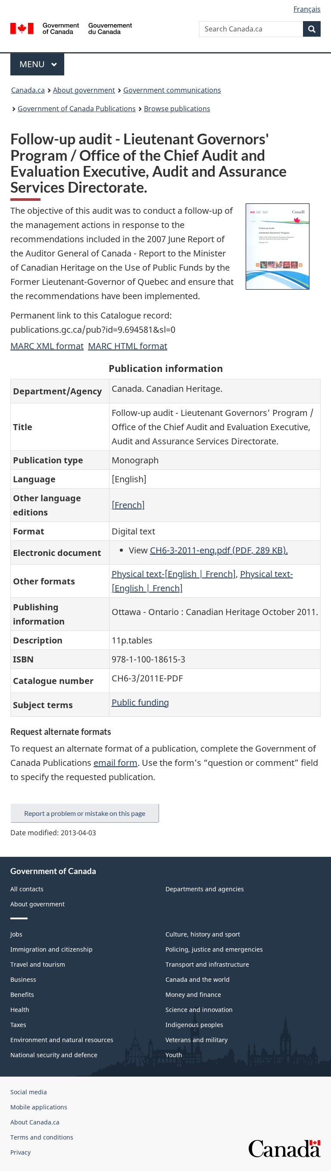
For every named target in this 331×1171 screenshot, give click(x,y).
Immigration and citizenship (51, 949)
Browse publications (177, 108)
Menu (33, 64)
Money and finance (193, 994)
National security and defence (53, 1055)
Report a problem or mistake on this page (84, 813)
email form (115, 762)
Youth (174, 1055)
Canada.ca (28, 90)
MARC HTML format (127, 346)
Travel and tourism (37, 964)
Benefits (22, 994)
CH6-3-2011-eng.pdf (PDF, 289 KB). (219, 550)
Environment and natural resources (61, 1040)
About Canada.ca (34, 1122)
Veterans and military (197, 1040)
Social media (28, 1092)
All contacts (27, 889)
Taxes (18, 1025)
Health (19, 1009)
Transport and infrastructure (207, 964)
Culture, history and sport (203, 934)
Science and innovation (199, 1009)
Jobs (16, 934)
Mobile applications (38, 1107)
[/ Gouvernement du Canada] (71, 28)
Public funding (140, 702)
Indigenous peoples (194, 1025)
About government (84, 90)
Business (23, 979)
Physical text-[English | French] (174, 574)
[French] (128, 505)
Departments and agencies (205, 889)
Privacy (20, 1152)
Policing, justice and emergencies (214, 949)
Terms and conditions (41, 1137)
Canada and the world (198, 979)
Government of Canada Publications (77, 108)
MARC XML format (47, 346)
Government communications (172, 90)
